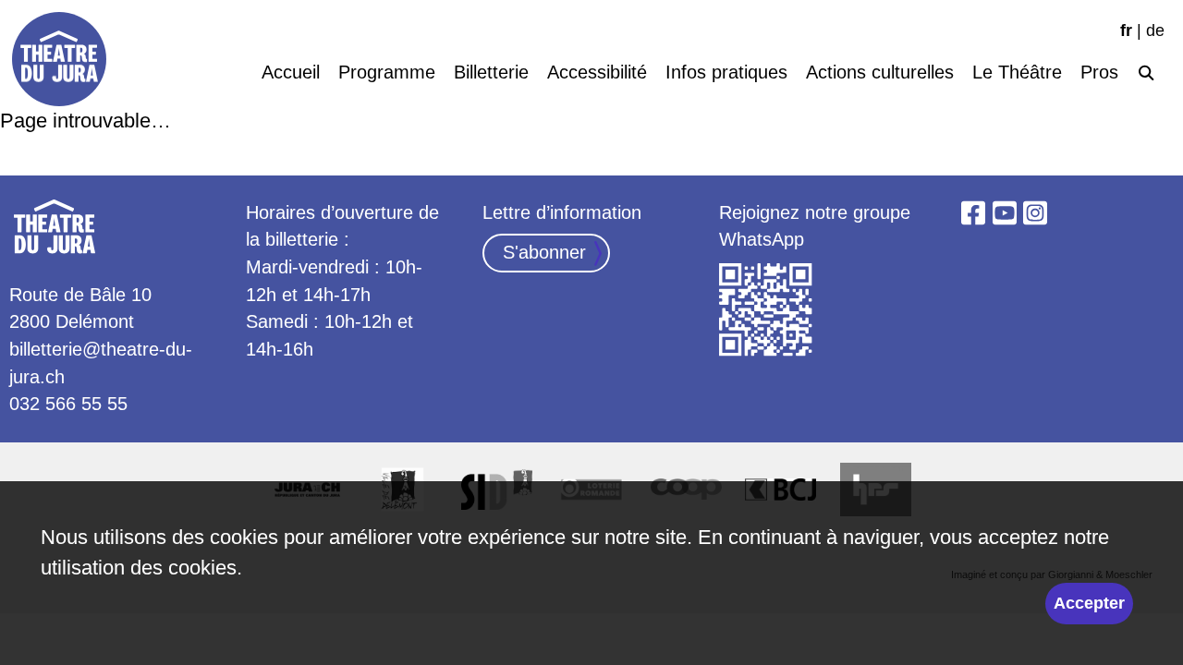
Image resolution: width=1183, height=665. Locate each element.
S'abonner (544, 252)
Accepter (1089, 603)
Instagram (1035, 213)
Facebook (973, 213)
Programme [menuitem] (386, 71)
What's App (766, 310)
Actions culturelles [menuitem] (880, 71)
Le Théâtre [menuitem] (1017, 71)
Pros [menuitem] (1099, 71)
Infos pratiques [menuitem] (726, 71)
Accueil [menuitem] (291, 71)
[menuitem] (1146, 70)
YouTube (1004, 213)
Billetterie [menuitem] (491, 71)
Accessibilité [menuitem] (597, 71)
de (1155, 30)
